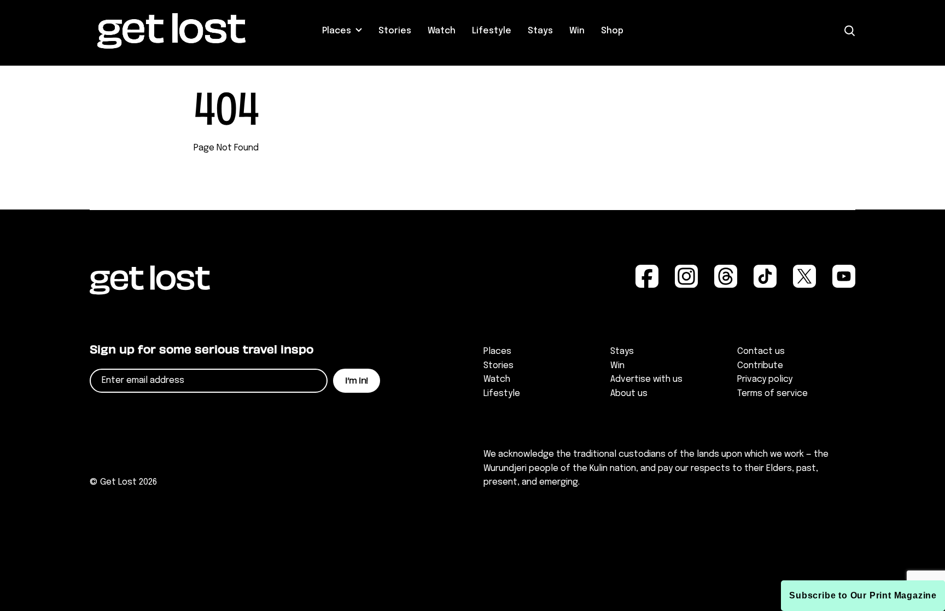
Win (577, 31)
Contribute (760, 365)
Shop (612, 31)
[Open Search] (849, 31)
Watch (442, 31)
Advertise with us (646, 379)
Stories (394, 31)
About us (629, 393)
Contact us (761, 351)
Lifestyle (491, 31)
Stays (540, 31)
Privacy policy (764, 379)
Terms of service (772, 393)
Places (336, 31)
